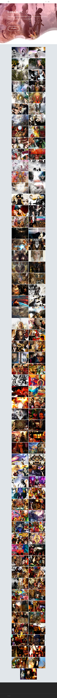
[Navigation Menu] (48, 1)
